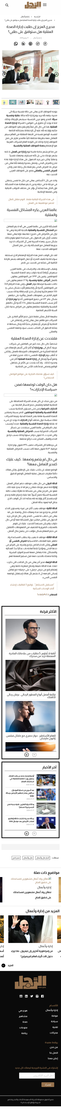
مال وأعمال (28, 858)
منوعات (23, 1027)
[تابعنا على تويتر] (31, 996)
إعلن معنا (53, 1058)
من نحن (54, 1047)
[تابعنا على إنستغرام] (37, 996)
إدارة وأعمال (25, 17)
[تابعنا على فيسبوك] (42, 996)
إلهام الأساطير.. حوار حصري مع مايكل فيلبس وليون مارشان (31, 737)
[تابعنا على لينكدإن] (26, 996)
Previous (56, 74)
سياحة (54, 1021)
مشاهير (23, 1016)
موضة (55, 1015)
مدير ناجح (16, 858)
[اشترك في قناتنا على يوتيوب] (21, 996)
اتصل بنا (53, 1052)
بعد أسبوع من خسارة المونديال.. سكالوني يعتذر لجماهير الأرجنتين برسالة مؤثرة (20, 793)
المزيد (10, 965)
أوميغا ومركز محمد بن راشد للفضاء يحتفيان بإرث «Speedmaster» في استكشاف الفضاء (21, 779)
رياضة (24, 1033)
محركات (54, 1032)
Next (4, 74)
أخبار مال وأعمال (42, 858)
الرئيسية (37, 17)
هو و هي (23, 1010)
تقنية (55, 1027)
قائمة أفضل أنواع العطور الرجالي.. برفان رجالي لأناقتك (31, 696)
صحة (25, 1022)
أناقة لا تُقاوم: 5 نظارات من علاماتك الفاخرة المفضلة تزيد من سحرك (32, 655)
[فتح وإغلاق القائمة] (44, 5)
